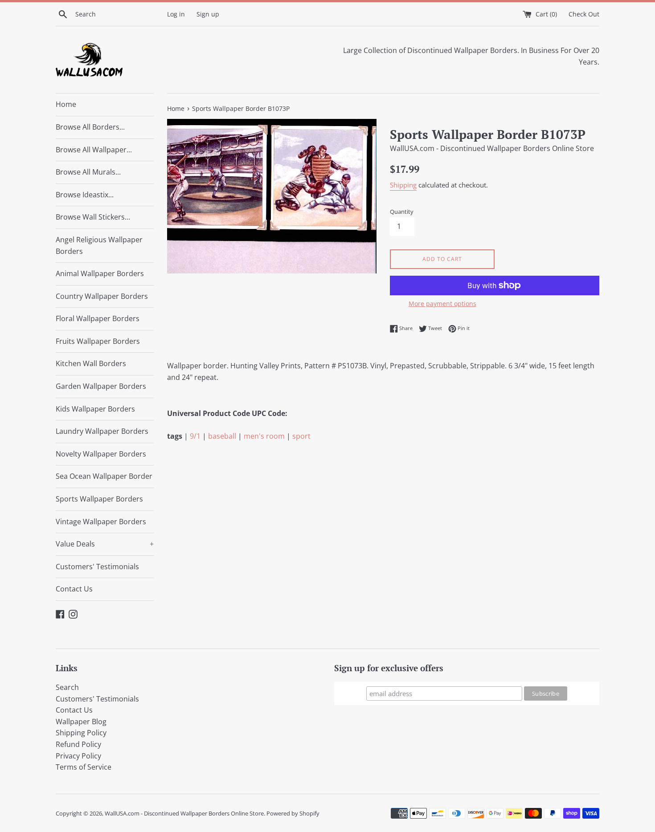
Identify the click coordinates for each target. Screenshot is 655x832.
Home (66, 104)
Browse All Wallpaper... (94, 150)
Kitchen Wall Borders (91, 363)
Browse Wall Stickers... (93, 217)
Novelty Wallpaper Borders (101, 454)
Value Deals (105, 544)
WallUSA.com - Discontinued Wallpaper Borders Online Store (184, 813)
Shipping (403, 184)
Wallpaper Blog (81, 721)
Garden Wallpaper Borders (101, 386)
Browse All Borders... (90, 127)
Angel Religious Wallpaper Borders (99, 245)
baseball (222, 436)
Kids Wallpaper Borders (95, 409)
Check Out (584, 14)
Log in (176, 14)
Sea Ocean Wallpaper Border (104, 476)
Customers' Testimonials (97, 566)
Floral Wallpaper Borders (97, 318)
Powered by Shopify (292, 813)
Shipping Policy (81, 733)
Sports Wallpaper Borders (99, 499)
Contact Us (74, 589)
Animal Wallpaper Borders (100, 273)
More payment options (442, 303)
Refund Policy (78, 744)
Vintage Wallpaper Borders (101, 521)
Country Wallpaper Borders (102, 296)
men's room (264, 436)
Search (67, 687)
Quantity (401, 212)
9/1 (195, 436)
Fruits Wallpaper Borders (98, 341)
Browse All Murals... (88, 172)
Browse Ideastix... (85, 195)
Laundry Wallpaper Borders (102, 431)
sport (301, 436)
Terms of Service (83, 767)
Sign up (207, 14)
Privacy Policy (78, 756)
